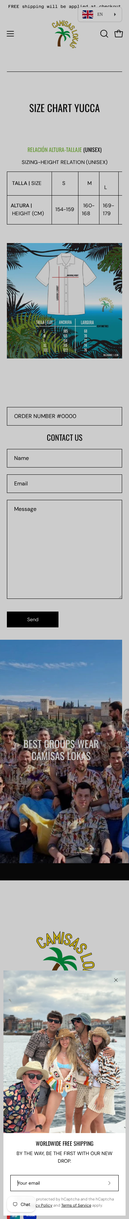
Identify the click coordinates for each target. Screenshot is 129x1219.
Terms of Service (76, 1205)
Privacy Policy (39, 1205)
